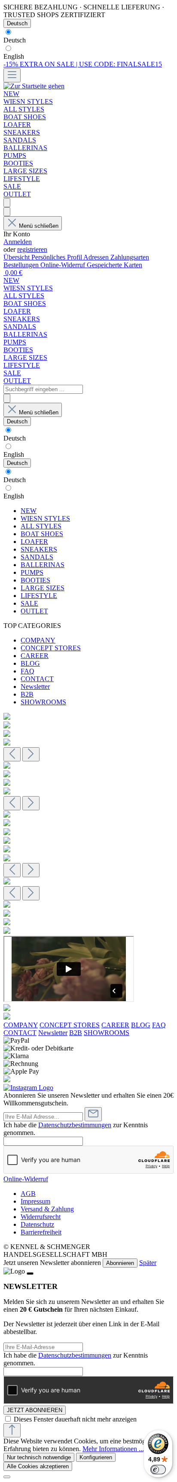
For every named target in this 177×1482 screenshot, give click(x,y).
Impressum (35, 1201)
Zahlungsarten (129, 257)
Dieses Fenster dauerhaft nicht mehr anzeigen (75, 1419)
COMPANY (38, 640)
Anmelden (17, 241)
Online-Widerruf (63, 265)
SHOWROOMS (43, 702)
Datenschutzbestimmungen (74, 1125)
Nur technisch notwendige (39, 1457)
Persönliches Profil (57, 257)
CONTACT (37, 678)
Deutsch (14, 40)
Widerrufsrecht (41, 1216)
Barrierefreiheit (41, 1232)
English (13, 56)
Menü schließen (38, 226)
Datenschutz (37, 1224)
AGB (28, 1193)
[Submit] (93, 1114)
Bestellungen (21, 265)
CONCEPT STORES (51, 648)
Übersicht (17, 257)
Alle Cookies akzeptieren (38, 1466)
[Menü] (12, 75)
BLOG (30, 663)
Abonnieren (120, 1263)
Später (147, 1262)
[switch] (158, 1469)
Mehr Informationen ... (113, 1448)
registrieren (32, 249)
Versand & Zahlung (47, 1209)
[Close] (30, 1273)
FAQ (27, 671)
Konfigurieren (95, 1457)
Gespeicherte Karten (114, 265)
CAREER (35, 655)
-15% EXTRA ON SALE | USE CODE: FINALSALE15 (82, 64)
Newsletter (35, 686)
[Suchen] (6, 202)
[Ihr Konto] (6, 211)
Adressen (96, 257)
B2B (27, 694)
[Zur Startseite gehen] (33, 86)
